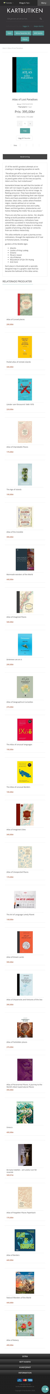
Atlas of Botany (13, 1340)
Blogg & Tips (24, 3)
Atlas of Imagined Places (16, 617)
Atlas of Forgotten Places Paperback (21, 1212)
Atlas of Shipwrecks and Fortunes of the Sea (24, 999)
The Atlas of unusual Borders (18, 787)
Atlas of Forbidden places (17, 1042)
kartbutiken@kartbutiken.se (25, 1386)
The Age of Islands (14, 489)
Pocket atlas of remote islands (19, 362)
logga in (26, 26)
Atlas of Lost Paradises (15, 48)
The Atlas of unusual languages (19, 744)
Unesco (9, 1127)
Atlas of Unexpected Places (17, 872)
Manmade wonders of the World (20, 574)
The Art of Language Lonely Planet (20, 914)
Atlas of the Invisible (15, 532)
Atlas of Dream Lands (15, 957)
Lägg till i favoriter (24, 138)
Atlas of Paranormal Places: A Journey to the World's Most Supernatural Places (24, 1085)
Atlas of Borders (13, 1255)
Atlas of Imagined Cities (16, 829)
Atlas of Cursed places (16, 319)
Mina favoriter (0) (23, 33)
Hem (4, 48)
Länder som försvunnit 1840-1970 (20, 404)
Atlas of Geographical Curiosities (20, 702)
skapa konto (38, 26)
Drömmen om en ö (14, 659)
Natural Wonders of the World (19, 1297)
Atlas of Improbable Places (17, 447)
